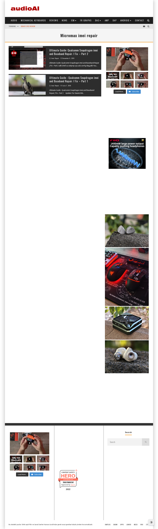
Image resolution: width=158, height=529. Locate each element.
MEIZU (136, 524)
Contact (139, 20)
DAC (97, 20)
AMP (107, 20)
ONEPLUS (107, 524)
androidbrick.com (68, 479)
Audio (14, 20)
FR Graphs (85, 20)
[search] (145, 442)
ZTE (147, 524)
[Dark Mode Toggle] (151, 522)
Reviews (53, 20)
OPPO (122, 524)
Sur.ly (73, 485)
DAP (115, 20)
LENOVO (129, 524)
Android (124, 20)
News (64, 20)
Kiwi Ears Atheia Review (30, 28)
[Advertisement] (104, 8)
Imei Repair (55, 58)
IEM (73, 20)
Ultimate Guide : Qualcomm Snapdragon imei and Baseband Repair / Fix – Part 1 (74, 79)
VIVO (141, 524)
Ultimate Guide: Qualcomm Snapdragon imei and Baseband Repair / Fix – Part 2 (73, 52)
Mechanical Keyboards (33, 20)
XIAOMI (115, 524)
